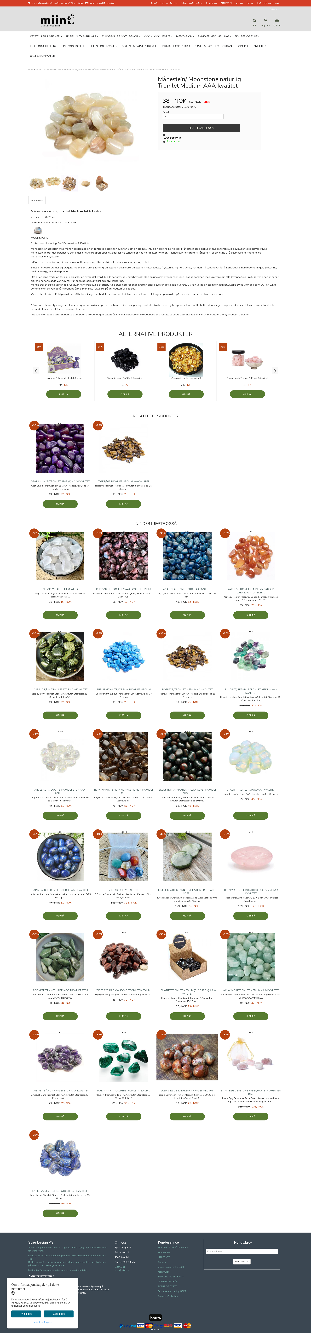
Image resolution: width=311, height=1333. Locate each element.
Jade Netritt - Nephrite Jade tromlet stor (60, 990)
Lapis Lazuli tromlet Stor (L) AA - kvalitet (60, 890)
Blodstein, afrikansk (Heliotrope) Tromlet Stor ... (187, 791)
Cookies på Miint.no (168, 1296)
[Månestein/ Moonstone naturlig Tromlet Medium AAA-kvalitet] (90, 125)
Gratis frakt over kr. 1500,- (268, 3)
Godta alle (59, 1313)
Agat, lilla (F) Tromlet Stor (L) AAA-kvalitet (60, 481)
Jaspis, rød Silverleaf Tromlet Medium (187, 1090)
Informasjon (37, 200)
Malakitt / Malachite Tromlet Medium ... (123, 1090)
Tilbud (250, 3)
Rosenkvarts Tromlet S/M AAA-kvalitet (247, 378)
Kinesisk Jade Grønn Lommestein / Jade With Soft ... (187, 891)
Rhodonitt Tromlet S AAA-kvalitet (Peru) (123, 589)
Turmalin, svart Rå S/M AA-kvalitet (125, 378)
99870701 (120, 1267)
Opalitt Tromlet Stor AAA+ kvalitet (251, 789)
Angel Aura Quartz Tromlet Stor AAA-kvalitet (60, 791)
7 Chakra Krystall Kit (123, 890)
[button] (36, 370)
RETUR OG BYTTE (167, 1286)
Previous (24, 125)
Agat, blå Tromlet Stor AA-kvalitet (187, 589)
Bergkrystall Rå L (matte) (60, 589)
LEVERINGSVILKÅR (168, 1281)
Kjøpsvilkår (275, 9)
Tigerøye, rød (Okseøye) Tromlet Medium (124, 990)
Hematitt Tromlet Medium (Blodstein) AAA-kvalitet (187, 992)
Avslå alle (26, 1313)
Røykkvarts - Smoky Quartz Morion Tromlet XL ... (123, 791)
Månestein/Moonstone (103, 69)
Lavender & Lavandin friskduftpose (64, 378)
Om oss (239, 3)
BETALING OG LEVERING (171, 1276)
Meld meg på (241, 1261)
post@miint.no (122, 1270)
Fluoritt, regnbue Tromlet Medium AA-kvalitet (251, 691)
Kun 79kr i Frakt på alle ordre (164, 3)
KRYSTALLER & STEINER (48, 69)
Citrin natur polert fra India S (186, 378)
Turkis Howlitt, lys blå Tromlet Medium (124, 689)
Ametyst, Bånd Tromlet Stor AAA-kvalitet (60, 1090)
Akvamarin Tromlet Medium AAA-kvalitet (251, 990)
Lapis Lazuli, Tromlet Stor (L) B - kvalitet (60, 1191)
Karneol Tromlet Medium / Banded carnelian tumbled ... (251, 591)
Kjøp (61, 394)
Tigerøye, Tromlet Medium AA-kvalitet (123, 481)
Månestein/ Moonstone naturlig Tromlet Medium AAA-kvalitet (148, 69)
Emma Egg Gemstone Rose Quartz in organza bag (251, 1092)
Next (157, 125)
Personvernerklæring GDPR (172, 1291)
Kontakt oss (211, 3)
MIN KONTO (226, 3)
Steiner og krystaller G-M (77, 69)
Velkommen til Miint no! (191, 3)
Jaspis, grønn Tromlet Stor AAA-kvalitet (60, 689)
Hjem (31, 69)
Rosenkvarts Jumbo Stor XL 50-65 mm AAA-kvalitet (251, 891)
